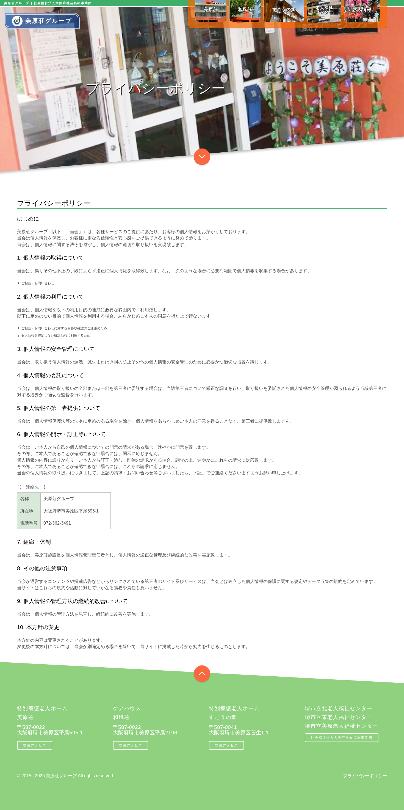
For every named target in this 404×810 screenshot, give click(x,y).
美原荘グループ (48, 21)
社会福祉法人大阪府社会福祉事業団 (341, 738)
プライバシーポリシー (365, 775)
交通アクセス (34, 745)
